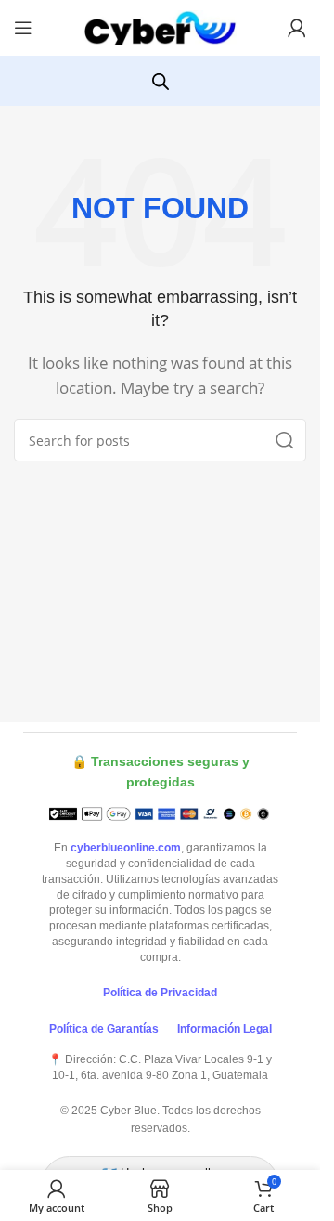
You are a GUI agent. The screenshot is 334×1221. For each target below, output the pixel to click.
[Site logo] (160, 26)
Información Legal (224, 1028)
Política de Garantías (104, 1028)
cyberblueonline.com (126, 847)
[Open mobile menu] (23, 27)
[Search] (284, 440)
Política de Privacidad (160, 992)
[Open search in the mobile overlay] (160, 81)
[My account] (296, 27)
